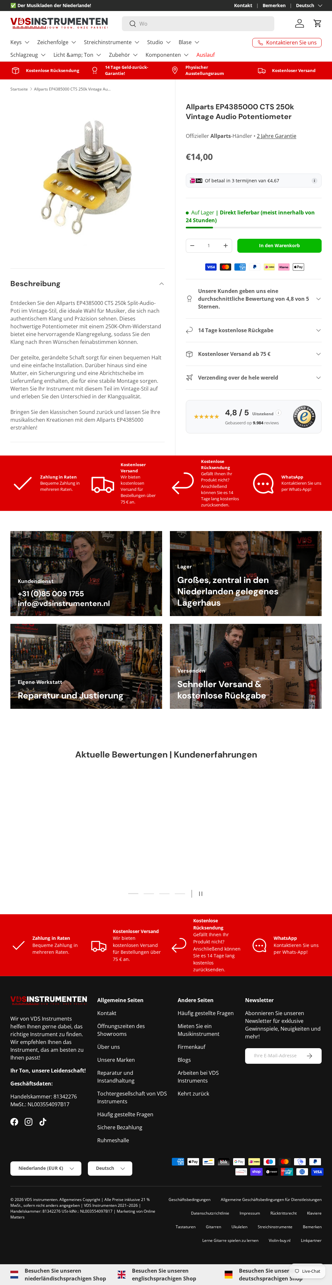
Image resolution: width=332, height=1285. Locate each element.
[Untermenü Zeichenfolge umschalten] (73, 42)
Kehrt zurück (193, 1093)
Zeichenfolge (52, 42)
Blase (185, 42)
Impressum (250, 1213)
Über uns (108, 1046)
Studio (155, 42)
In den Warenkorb (279, 245)
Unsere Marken (116, 1059)
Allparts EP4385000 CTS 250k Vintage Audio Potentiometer (73, 89)
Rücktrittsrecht (283, 1213)
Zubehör (119, 54)
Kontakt (243, 5)
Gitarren (213, 1227)
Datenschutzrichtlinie (210, 1213)
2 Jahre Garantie (276, 135)
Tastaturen (186, 1227)
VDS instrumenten (41, 1199)
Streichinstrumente (108, 42)
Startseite (19, 89)
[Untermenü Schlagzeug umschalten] (43, 55)
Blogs (184, 1059)
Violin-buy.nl (279, 1240)
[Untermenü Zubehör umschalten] (135, 55)
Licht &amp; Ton (73, 54)
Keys (16, 42)
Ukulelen (239, 1227)
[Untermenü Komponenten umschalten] (186, 55)
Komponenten (163, 54)
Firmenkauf (191, 1046)
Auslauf (205, 54)
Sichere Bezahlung (119, 1127)
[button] (318, 23)
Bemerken (274, 5)
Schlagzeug (24, 54)
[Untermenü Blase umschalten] (197, 42)
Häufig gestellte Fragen (125, 1114)
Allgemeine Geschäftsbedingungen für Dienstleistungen (271, 1199)
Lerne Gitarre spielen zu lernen (230, 1240)
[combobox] (198, 23)
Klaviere (314, 1213)
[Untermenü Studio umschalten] (168, 42)
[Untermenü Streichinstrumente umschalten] (137, 42)
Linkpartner (311, 1240)
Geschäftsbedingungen (189, 1199)
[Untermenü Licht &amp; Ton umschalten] (98, 55)
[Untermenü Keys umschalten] (27, 42)
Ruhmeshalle (113, 1140)
